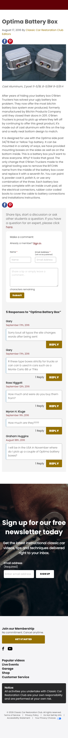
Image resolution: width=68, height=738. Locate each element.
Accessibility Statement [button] (18, 718)
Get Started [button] (23, 639)
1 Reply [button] (39, 377)
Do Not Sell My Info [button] (53, 715)
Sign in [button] (37, 243)
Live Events (10, 665)
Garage (7, 669)
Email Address (44, 253)
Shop (6, 673)
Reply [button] (54, 344)
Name (13, 252)
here (9, 227)
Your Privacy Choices (45, 718)
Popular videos (13, 660)
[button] (4, 41)
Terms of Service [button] (12, 715)
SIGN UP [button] (45, 574)
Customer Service (15, 677)
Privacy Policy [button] (32, 715)
